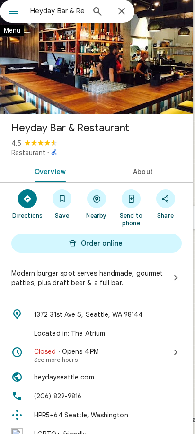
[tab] (48, 170)
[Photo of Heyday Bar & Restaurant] (96, 57)
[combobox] (57, 11)
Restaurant (28, 152)
